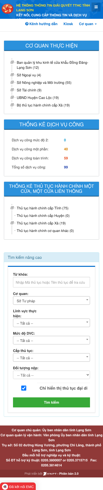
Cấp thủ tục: (23, 350)
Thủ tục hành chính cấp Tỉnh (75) (42, 207)
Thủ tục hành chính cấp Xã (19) (41, 222)
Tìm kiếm (51, 402)
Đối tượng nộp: (25, 368)
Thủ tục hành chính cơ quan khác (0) (45, 230)
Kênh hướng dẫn (43, 23)
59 (66, 158)
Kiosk (68, 23)
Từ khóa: (20, 274)
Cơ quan (86, 23)
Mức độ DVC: (24, 333)
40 (66, 149)
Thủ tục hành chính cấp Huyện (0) (43, 215)
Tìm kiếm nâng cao (25, 257)
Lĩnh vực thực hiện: (24, 314)
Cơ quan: (20, 293)
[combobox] (51, 300)
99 (66, 167)
